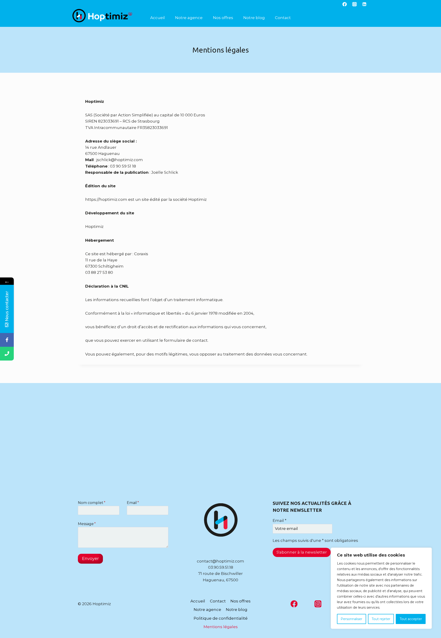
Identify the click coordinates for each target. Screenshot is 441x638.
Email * (279, 520)
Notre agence (189, 17)
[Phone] (7, 354)
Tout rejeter (381, 619)
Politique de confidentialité (221, 618)
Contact (283, 17)
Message (87, 524)
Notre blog (254, 17)
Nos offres (223, 17)
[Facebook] (344, 4)
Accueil (157, 17)
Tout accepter (411, 619)
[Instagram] (354, 4)
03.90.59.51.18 (220, 567)
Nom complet (91, 503)
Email (133, 503)
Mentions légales (221, 626)
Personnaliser (351, 619)
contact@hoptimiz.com (220, 561)
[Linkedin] (364, 4)
